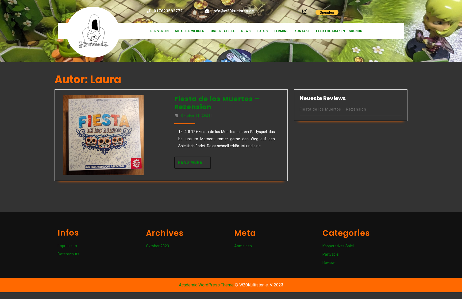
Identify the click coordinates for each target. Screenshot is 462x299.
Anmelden (243, 246)
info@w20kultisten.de (233, 11)
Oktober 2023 (157, 246)
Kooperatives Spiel (338, 246)
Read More (194, 161)
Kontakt (302, 31)
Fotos (262, 31)
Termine (281, 31)
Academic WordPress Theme (206, 284)
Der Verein (159, 31)
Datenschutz (68, 254)
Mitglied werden (190, 31)
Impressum (67, 246)
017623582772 (168, 11)
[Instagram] (305, 11)
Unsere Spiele (223, 31)
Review (328, 262)
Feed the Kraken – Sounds (339, 31)
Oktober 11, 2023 (195, 116)
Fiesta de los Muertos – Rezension (217, 103)
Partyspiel (330, 254)
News (246, 31)
